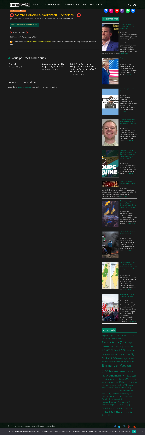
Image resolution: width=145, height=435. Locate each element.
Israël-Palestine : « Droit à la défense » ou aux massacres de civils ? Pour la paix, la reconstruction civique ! (128, 267)
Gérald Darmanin (109, 379)
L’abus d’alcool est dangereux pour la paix (127, 183)
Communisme (131, 350)
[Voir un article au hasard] (134, 4)
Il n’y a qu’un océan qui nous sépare (127, 59)
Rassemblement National (116, 402)
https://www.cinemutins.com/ (39, 41)
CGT (130, 343)
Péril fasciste (116, 399)
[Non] (142, 431)
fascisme (131, 371)
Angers (107, 335)
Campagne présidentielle (113, 338)
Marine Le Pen (119, 385)
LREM (108, 385)
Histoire (123, 379)
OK (134, 431)
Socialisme (125, 405)
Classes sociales (113, 350)
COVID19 (122, 358)
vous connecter (24, 87)
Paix (117, 396)
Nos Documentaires (53, 5)
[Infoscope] (20, 4)
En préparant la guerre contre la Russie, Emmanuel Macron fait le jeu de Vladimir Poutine (128, 204)
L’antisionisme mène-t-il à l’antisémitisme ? (128, 233)
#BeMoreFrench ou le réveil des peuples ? (127, 295)
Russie (116, 405)
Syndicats (109, 407)
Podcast (68, 5)
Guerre (132, 376)
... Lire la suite (123, 53)
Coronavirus (123, 354)
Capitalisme (114, 342)
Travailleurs (111, 411)
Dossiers (36, 5)
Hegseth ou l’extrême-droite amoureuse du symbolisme (127, 26)
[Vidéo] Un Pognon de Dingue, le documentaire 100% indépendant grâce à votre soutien (83, 68)
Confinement (107, 355)
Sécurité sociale (124, 408)
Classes (107, 346)
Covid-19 (109, 358)
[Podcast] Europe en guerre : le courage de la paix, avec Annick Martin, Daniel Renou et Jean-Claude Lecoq (128, 155)
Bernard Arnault (119, 336)
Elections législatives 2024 (122, 361)
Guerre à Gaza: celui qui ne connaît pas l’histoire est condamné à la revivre (128, 122)
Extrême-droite (118, 371)
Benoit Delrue (29, 19)
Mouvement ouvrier (123, 388)
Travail (12, 64)
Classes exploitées (123, 346)
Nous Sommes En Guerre (121, 394)
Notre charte (81, 5)
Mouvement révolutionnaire (112, 391)
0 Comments (51, 19)
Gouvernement (114, 375)
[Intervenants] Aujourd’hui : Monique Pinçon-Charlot (53, 65)
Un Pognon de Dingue (18, 11)
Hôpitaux (124, 382)
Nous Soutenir (96, 5)
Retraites (107, 405)
